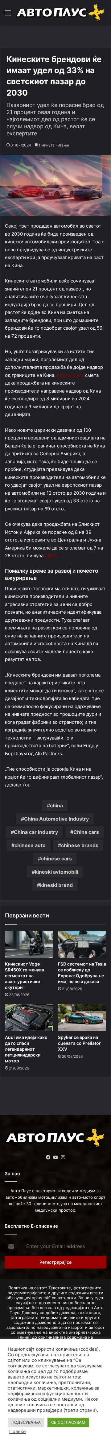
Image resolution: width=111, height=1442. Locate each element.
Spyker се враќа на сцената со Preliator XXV (79, 1043)
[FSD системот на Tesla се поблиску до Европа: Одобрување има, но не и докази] (82, 944)
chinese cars (56, 858)
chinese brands (79, 845)
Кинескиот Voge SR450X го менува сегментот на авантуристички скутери (24, 975)
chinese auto (30, 845)
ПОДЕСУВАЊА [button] (26, 1422)
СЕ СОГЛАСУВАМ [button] (68, 1422)
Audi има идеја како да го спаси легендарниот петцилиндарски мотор (26, 1049)
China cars (86, 832)
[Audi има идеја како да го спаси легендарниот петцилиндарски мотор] (29, 1017)
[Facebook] (48, 1157)
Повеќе (17, 1431)
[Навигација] (8, 15)
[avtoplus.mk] (60, 12)
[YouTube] (55, 1157)
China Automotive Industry (56, 819)
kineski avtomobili (56, 872)
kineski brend (56, 885)
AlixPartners (70, 375)
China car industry (36, 832)
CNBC (51, 555)
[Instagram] (63, 1157)
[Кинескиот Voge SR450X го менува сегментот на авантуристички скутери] (29, 944)
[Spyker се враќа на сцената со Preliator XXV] (82, 1017)
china (56, 805)
